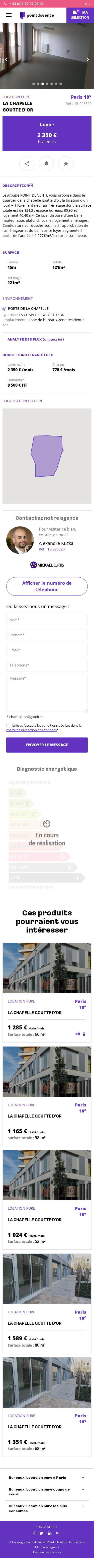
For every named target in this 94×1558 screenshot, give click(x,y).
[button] (7, 56)
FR (85, 4)
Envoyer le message (47, 744)
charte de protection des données (31, 730)
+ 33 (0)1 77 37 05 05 (26, 3)
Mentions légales (47, 1547)
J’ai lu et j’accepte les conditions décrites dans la (43, 727)
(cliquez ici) (53, 340)
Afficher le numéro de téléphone (47, 586)
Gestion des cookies (47, 1552)
